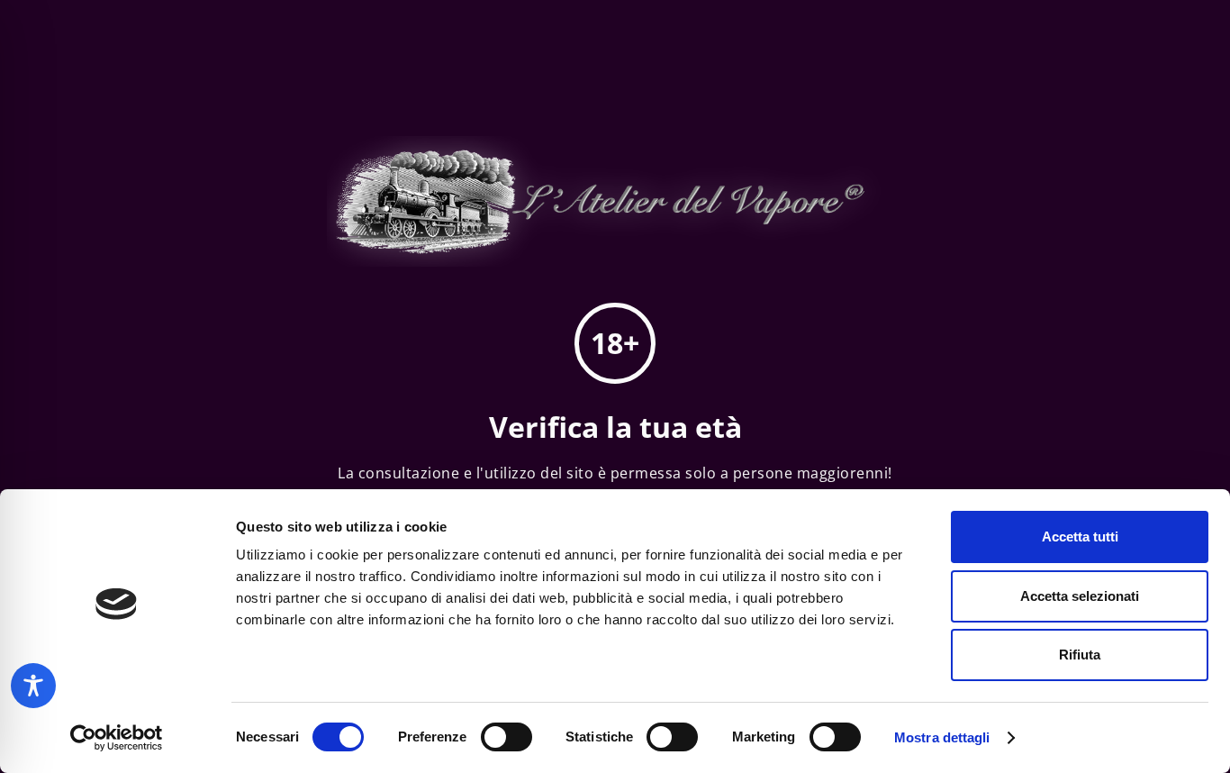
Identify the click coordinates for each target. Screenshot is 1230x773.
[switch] (506, 737)
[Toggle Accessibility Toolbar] (33, 685)
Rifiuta (1079, 654)
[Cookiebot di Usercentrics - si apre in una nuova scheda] (116, 737)
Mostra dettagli (942, 737)
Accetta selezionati (1079, 596)
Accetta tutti (1080, 536)
